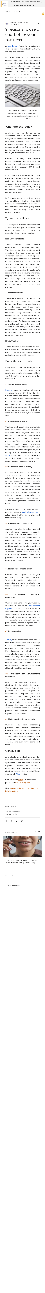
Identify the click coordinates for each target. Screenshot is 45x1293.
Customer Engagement (13, 811)
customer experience (12, 804)
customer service (26, 804)
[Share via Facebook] (6, 821)
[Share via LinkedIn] (17, 821)
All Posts (6, 11)
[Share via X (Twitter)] (11, 821)
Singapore (14, 1)
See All (37, 832)
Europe (27, 1)
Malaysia (33, 1)
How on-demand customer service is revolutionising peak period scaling (21, 862)
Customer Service (11, 814)
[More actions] (38, 23)
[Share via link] (22, 821)
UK (30, 1)
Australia (39, 1)
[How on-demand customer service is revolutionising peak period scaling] (22, 846)
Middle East (20, 1)
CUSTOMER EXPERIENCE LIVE (24, 6)
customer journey (11, 806)
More (16, 11)
